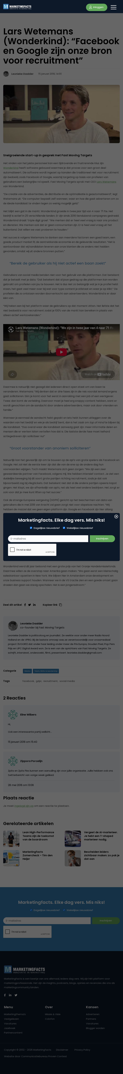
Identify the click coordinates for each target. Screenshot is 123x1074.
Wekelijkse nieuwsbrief (80, 528)
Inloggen (98, 7)
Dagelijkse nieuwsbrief (47, 528)
